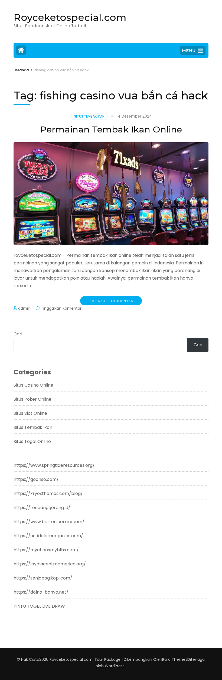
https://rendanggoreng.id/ (42, 507)
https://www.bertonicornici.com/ (49, 522)
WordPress (115, 666)
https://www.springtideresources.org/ (54, 465)
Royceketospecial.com (70, 17)
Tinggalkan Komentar (61, 308)
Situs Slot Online (30, 413)
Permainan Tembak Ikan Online (111, 129)
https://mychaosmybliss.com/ (46, 550)
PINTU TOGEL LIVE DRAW (39, 606)
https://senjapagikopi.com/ (43, 578)
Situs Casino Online (33, 385)
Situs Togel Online (32, 441)
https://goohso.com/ (36, 479)
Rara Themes (174, 659)
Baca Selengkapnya (111, 301)
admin (24, 308)
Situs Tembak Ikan (89, 116)
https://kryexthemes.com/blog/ (48, 493)
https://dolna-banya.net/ (41, 592)
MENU (188, 50)
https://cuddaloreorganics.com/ (48, 536)
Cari (18, 334)
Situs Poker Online (32, 399)
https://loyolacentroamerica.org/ (50, 564)
